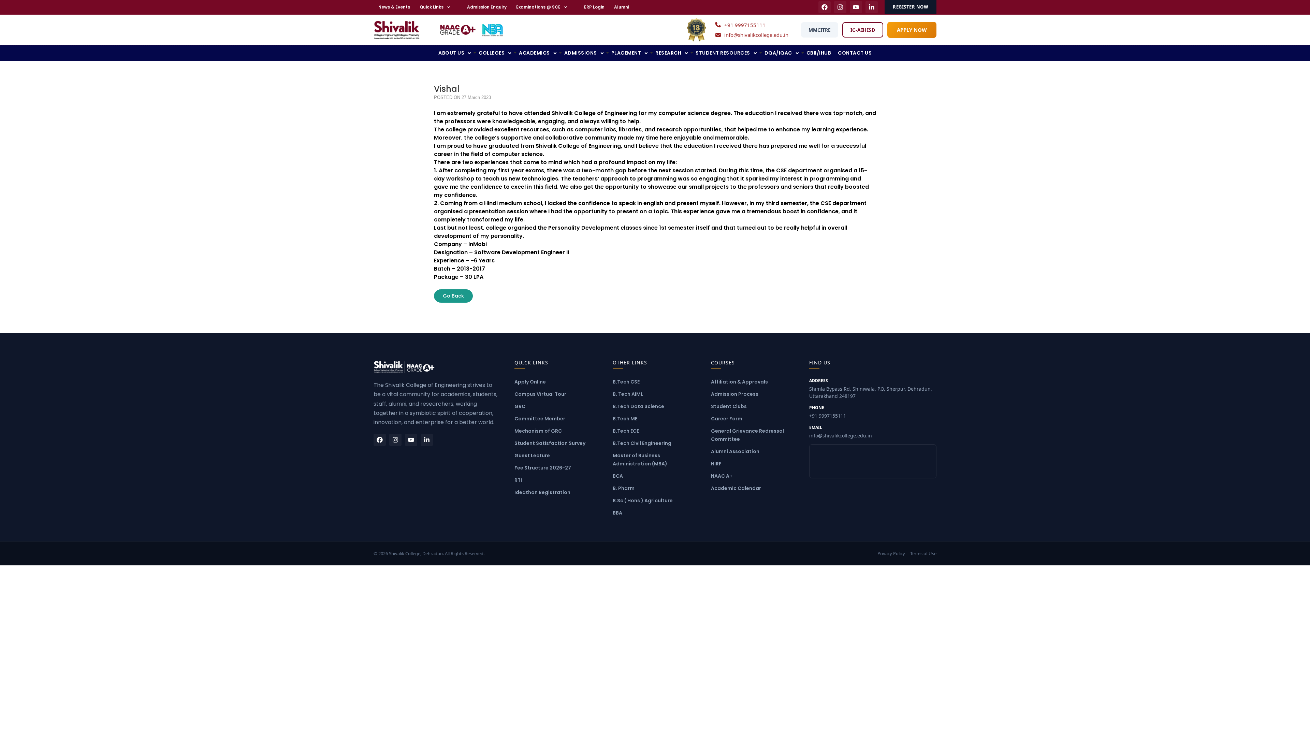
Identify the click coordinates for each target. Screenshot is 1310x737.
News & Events (394, 7)
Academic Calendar (736, 488)
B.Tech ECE (626, 431)
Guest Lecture (532, 455)
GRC (519, 406)
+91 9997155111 (745, 24)
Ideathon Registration (542, 492)
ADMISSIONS (580, 52)
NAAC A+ (721, 476)
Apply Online (530, 381)
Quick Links (431, 7)
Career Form (726, 418)
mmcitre (820, 30)
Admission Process (734, 394)
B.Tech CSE (626, 381)
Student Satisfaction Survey (549, 443)
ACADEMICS (534, 52)
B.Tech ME (625, 418)
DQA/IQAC (778, 52)
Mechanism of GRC (538, 431)
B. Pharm (624, 488)
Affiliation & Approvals (739, 381)
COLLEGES (492, 52)
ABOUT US (451, 52)
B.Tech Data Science (638, 406)
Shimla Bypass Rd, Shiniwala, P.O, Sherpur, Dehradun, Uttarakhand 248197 (870, 388)
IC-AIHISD (862, 30)
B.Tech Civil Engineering (642, 443)
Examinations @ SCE (538, 7)
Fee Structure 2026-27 (542, 467)
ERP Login (594, 7)
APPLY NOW (912, 29)
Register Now (910, 7)
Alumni (621, 7)
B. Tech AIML (628, 394)
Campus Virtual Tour (540, 394)
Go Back (453, 295)
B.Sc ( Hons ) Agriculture (643, 500)
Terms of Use (923, 553)
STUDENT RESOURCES (723, 52)
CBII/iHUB (818, 52)
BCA (618, 476)
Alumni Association (735, 451)
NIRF (716, 463)
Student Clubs (729, 406)
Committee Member (539, 418)
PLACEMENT (626, 52)
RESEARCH (668, 52)
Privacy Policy (891, 553)
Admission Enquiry (487, 7)
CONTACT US (855, 52)
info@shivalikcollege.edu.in (756, 34)
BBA (617, 512)
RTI (518, 480)
